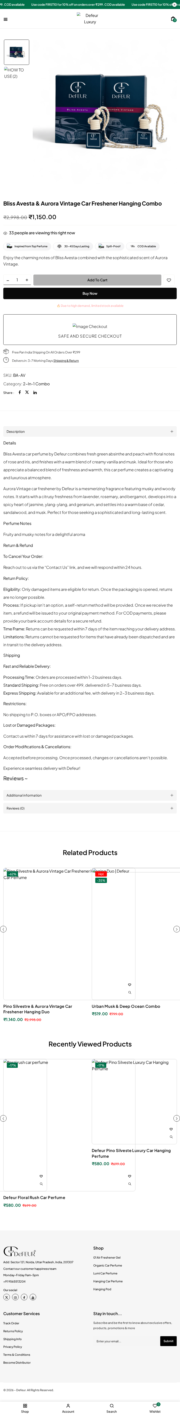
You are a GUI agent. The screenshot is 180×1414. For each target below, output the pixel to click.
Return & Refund (18, 545)
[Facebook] (19, 392)
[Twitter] (27, 392)
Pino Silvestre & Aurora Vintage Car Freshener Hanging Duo (37, 1009)
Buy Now (90, 293)
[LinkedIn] (35, 392)
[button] (173, 18)
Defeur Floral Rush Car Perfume (34, 1197)
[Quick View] (129, 1184)
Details (9, 442)
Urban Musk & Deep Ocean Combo (126, 1006)
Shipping (11, 655)
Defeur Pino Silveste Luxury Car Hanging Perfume (131, 1153)
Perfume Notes (17, 523)
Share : (8, 392)
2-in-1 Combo (36, 383)
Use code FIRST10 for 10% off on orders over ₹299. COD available (130, 4)
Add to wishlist (169, 280)
